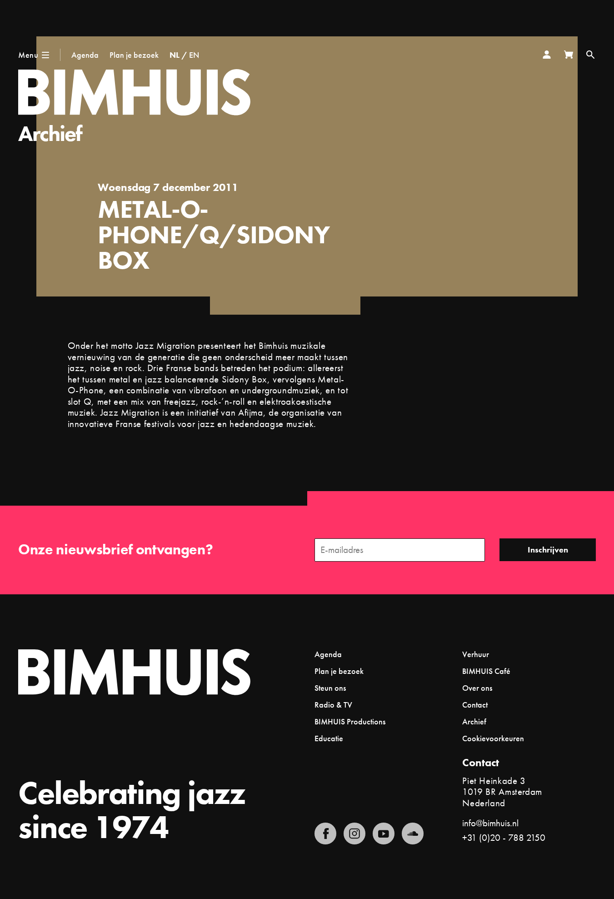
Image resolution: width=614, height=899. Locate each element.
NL (175, 55)
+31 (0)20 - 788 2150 (503, 837)
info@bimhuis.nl (490, 823)
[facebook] (325, 833)
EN (194, 55)
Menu (28, 55)
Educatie (328, 738)
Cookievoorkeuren (493, 738)
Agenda (85, 55)
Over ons (477, 688)
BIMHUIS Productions (349, 721)
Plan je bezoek (134, 55)
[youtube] (383, 833)
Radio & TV (333, 704)
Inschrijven (548, 549)
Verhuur (475, 654)
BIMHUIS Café (486, 671)
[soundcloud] (413, 833)
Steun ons (330, 688)
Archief (50, 133)
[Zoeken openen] (590, 54)
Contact (475, 704)
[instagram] (354, 833)
